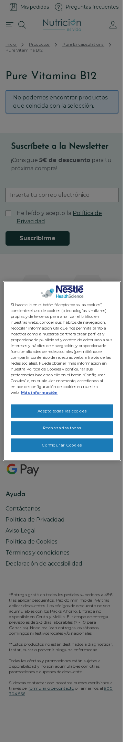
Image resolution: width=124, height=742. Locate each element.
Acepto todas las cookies (62, 410)
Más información (39, 392)
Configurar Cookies (62, 445)
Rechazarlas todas (62, 428)
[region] (62, 371)
